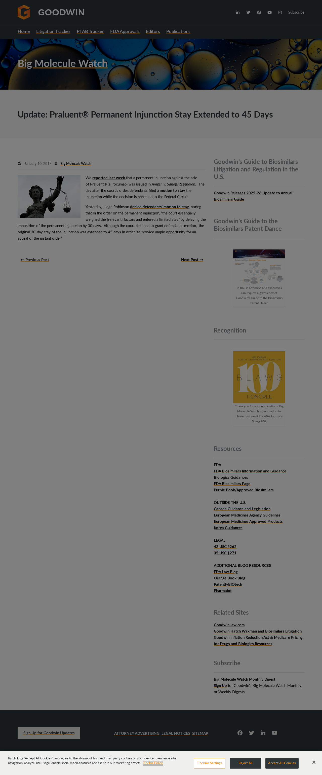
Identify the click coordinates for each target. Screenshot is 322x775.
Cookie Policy (153, 763)
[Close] (313, 762)
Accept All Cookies (282, 763)
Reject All (245, 763)
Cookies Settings (209, 763)
